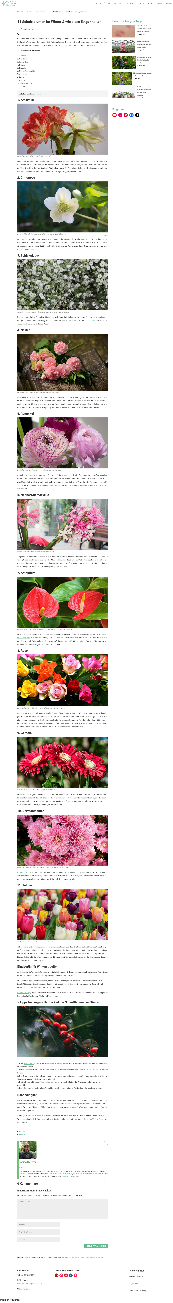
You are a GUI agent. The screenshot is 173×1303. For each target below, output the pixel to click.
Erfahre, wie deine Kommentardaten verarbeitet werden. (83, 1257)
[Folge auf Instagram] (61, 1275)
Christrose (24, 239)
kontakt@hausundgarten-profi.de (29, 1283)
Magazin (169, 3)
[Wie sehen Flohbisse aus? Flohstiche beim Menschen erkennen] (123, 31)
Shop (114, 3)
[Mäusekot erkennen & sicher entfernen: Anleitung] (122, 78)
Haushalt (159, 3)
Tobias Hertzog (28, 1162)
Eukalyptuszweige (24, 992)
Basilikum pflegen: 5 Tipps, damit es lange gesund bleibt (144, 44)
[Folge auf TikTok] (75, 1275)
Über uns (107, 3)
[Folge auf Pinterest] (66, 1275)
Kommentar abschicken (96, 1246)
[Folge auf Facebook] (71, 1275)
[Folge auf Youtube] (56, 1275)
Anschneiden (29, 1063)
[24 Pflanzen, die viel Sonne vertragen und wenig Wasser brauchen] (123, 91)
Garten (120, 3)
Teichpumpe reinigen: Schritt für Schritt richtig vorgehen (144, 60)
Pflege (140, 3)
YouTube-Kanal (67, 1176)
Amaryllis (66, 161)
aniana (106, 235)
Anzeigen (37, 93)
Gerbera (23, 794)
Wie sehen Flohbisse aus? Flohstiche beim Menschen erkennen (144, 28)
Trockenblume (90, 320)
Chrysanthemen (23, 872)
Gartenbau (130, 3)
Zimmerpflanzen (40, 12)
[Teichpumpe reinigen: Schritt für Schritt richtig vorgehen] (124, 62)
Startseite (98, 3)
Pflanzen (149, 3)
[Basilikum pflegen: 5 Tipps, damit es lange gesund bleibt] (123, 46)
